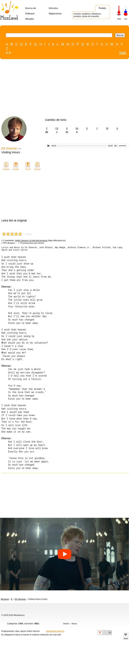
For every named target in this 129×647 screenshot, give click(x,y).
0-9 (8, 53)
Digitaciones (55, 13)
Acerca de (30, 8)
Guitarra (6, 169)
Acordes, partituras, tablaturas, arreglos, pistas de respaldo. (87, 15)
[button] (64, 554)
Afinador (29, 19)
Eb (77, 128)
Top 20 (28, 169)
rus (125, 19)
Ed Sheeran (9, 148)
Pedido (102, 8)
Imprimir (37, 169)
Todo (122, 53)
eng (119, 19)
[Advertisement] (57, 88)
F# (107, 128)
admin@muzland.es (55, 631)
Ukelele (16, 169)
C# (56, 128)
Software (30, 13)
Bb (67, 132)
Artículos (53, 8)
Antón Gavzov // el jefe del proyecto (31, 240)
